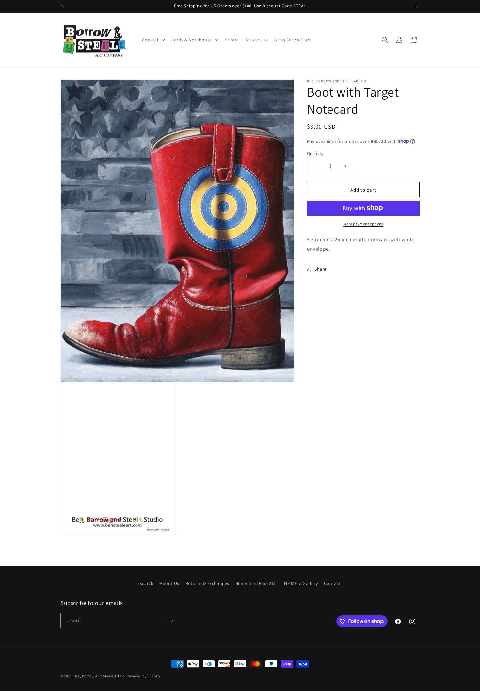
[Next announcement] (417, 6)
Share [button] (320, 269)
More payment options (363, 223)
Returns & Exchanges (207, 583)
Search (146, 583)
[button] (153, 40)
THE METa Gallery (300, 583)
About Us (169, 583)
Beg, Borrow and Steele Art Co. (100, 676)
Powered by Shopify (143, 676)
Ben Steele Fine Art (255, 583)
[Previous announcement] (63, 6)
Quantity (315, 153)
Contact (332, 583)
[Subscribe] (170, 621)
